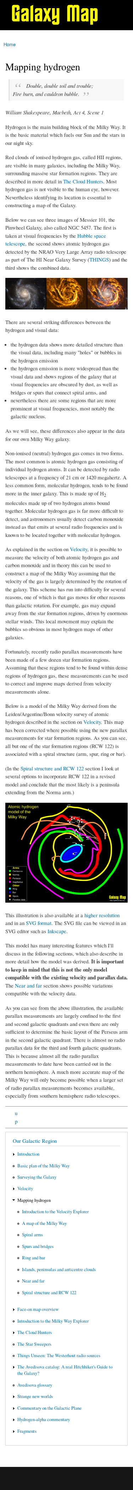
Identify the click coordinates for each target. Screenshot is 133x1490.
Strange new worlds (35, 1396)
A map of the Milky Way (44, 1223)
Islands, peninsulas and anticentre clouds (59, 1269)
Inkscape (57, 931)
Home (10, 44)
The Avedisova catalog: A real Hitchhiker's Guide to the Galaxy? (64, 1370)
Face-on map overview (38, 1309)
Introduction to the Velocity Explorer (55, 1212)
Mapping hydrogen (34, 1200)
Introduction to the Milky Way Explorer (53, 1321)
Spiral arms (32, 1235)
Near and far (28, 985)
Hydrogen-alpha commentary (43, 1419)
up (16, 1117)
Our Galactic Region (35, 1140)
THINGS (99, 259)
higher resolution (102, 915)
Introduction (28, 1154)
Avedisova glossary (34, 1385)
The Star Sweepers (34, 1344)
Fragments (27, 1431)
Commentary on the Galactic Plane (49, 1408)
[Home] (57, 15)
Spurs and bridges (38, 1246)
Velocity (78, 549)
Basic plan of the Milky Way (43, 1166)
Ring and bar (33, 1258)
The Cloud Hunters (83, 181)
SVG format (38, 922)
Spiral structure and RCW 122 (52, 768)
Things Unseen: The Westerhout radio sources (58, 1355)
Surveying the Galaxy (36, 1177)
